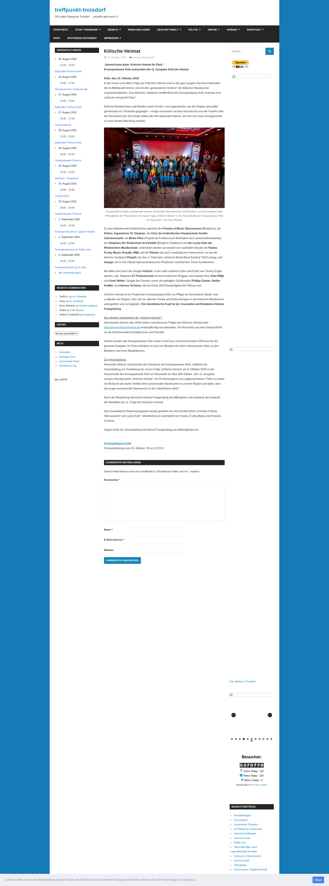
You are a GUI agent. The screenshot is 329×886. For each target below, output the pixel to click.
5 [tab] (248, 739)
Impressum (111, 38)
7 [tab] (256, 739)
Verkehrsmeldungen (245, 833)
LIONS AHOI (62, 196)
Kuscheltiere (241, 820)
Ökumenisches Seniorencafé (71, 89)
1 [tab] (232, 739)
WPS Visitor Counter (257, 785)
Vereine (232, 29)
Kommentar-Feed (69, 361)
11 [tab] (271, 739)
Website (109, 550)
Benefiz (113, 29)
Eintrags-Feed (67, 356)
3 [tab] (240, 739)
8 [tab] (259, 739)
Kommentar (112, 479)
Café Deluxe (77, 310)
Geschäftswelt (168, 29)
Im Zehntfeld (79, 296)
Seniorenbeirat (63, 124)
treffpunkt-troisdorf (80, 10)
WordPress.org (67, 365)
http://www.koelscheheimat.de (122, 327)
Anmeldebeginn (242, 815)
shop (56, 38)
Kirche (212, 29)
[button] (197, 880)
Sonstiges (254, 29)
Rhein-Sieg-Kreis (139, 29)
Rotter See (240, 842)
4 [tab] (244, 739)
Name (108, 529)
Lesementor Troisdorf (246, 824)
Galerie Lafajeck (88, 305)
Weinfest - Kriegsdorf (66, 178)
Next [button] (270, 715)
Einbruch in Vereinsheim (247, 856)
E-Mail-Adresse (114, 539)
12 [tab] (252, 741)
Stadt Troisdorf (86, 29)
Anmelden (65, 352)
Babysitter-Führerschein (68, 71)
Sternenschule (242, 838)
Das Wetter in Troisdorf (242, 681)
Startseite (60, 29)
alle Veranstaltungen (69, 272)
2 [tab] (236, 739)
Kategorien (89, 314)
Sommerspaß (241, 860)
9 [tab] (263, 739)
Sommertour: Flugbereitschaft (250, 869)
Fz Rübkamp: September (248, 828)
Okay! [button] (318, 879)
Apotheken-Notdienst (82, 38)
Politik (193, 29)
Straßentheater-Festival (68, 160)
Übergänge (240, 865)
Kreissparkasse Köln (144, 57)
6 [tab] (252, 739)
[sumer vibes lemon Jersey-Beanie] (253, 715)
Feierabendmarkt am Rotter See (73, 249)
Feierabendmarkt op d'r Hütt (70, 267)
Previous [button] (233, 715)
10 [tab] (267, 739)
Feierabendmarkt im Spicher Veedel (75, 231)
